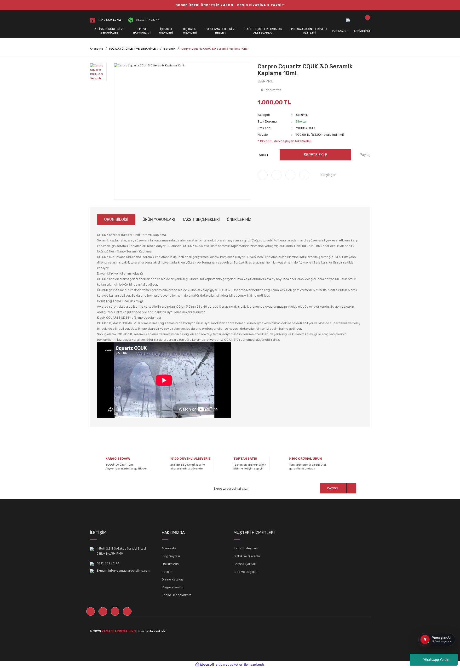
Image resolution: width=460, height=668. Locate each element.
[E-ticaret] (229, 664)
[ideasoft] (204, 664)
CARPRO (265, 81)
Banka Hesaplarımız (176, 595)
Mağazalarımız (172, 587)
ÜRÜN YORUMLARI (159, 219)
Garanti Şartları (245, 564)
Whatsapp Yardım (436, 660)
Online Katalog (172, 579)
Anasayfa (169, 548)
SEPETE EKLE (315, 154)
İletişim (167, 572)
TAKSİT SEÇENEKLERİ (201, 219)
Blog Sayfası (171, 556)
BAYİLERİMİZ (362, 30)
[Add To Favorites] (304, 175)
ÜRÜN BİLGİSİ (116, 219)
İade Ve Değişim (245, 572)
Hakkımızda (170, 564)
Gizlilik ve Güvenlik (247, 556)
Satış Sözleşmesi (246, 548)
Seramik (302, 115)
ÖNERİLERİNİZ (239, 219)
